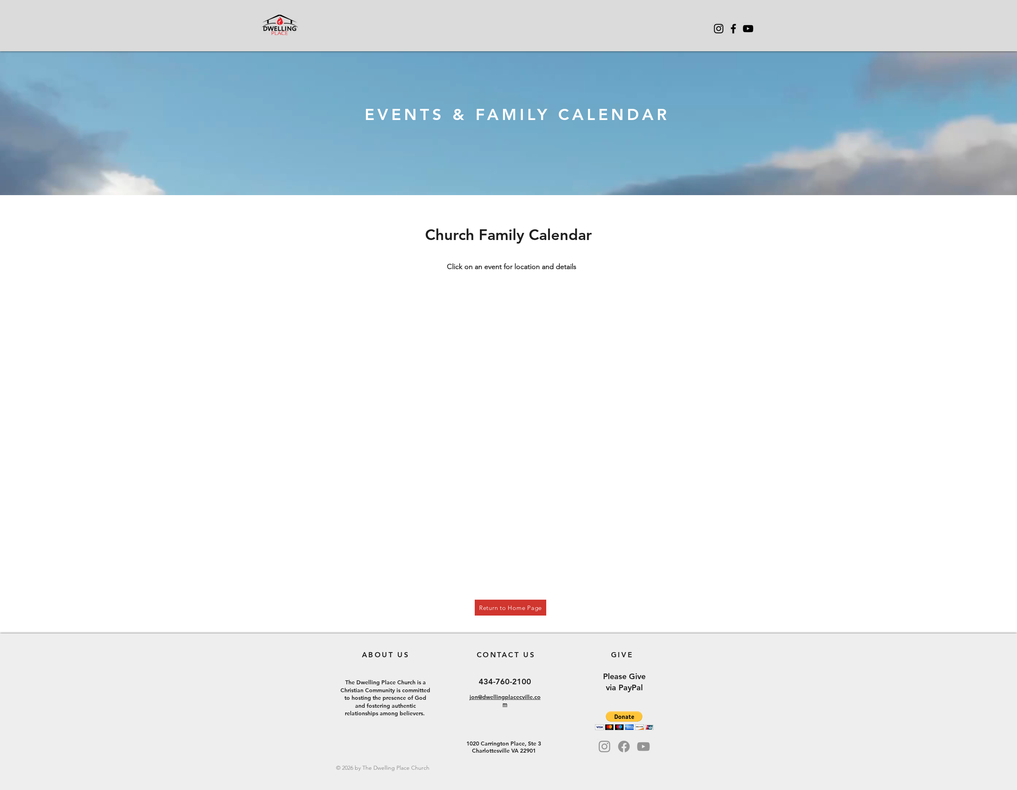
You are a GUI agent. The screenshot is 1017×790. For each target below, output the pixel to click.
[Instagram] (718, 28)
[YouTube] (748, 28)
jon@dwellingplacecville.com (505, 700)
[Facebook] (733, 28)
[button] (624, 720)
